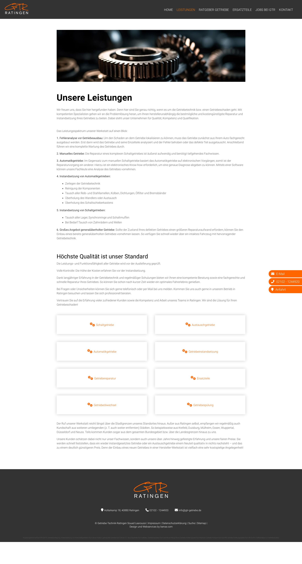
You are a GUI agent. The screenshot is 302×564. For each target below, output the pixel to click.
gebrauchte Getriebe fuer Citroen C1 (115, 538)
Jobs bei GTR (265, 10)
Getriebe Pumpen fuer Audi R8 (216, 538)
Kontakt (286, 10)
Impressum (154, 523)
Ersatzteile (242, 10)
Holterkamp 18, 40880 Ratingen (121, 510)
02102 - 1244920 (158, 510)
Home (168, 10)
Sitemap (201, 523)
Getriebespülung (203, 405)
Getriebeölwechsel (105, 405)
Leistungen (186, 10)
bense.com (166, 526)
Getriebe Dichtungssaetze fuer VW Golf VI (241, 538)
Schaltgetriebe (105, 325)
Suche (191, 523)
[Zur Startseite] (16, 13)
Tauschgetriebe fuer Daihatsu (137, 538)
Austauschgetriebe (203, 325)
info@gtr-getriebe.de (190, 510)
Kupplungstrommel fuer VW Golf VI (35, 538)
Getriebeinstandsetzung (203, 351)
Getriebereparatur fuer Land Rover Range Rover (163, 538)
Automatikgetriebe (105, 351)
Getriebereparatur (105, 378)
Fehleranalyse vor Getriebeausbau (267, 538)
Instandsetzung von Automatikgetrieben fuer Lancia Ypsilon (81, 538)
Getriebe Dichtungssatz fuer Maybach (193, 538)
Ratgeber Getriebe (214, 10)
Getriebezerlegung (54, 538)
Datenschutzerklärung (174, 523)
